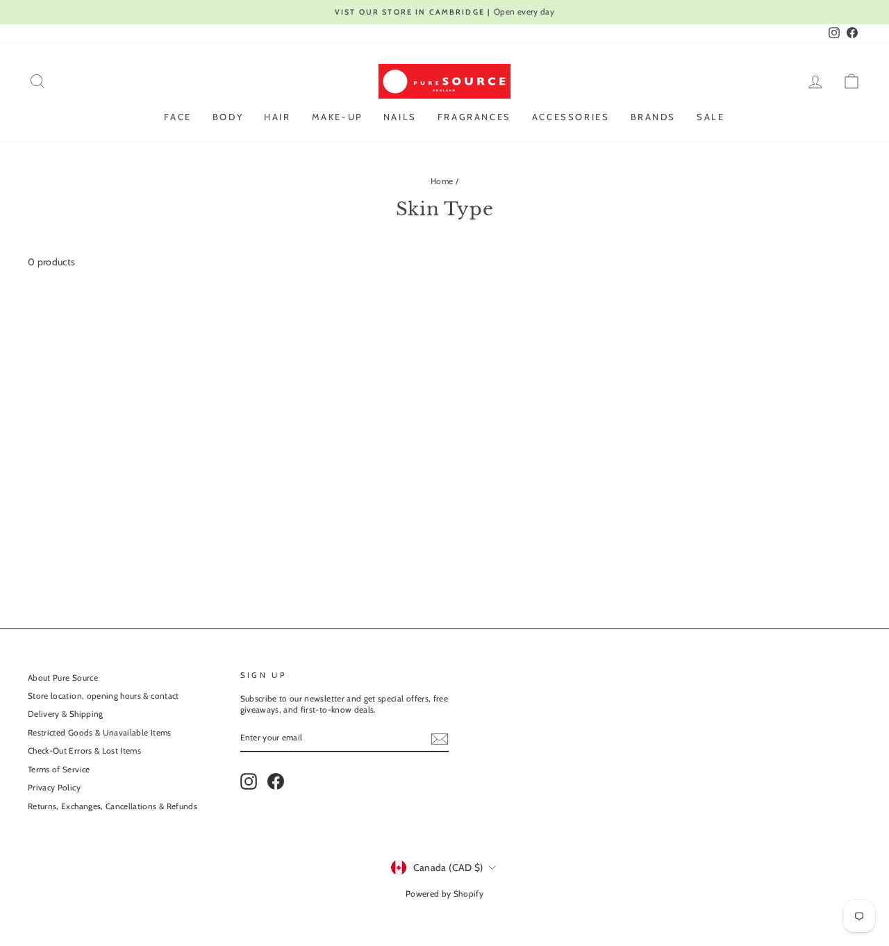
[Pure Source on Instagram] (248, 781)
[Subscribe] (440, 739)
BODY (228, 116)
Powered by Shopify (444, 893)
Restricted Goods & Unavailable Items (100, 733)
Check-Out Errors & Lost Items (84, 751)
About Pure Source (63, 678)
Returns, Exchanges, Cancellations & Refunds (112, 806)
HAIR (277, 116)
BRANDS (653, 116)
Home (442, 181)
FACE (177, 116)
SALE (710, 116)
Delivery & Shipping (65, 714)
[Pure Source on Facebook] (275, 781)
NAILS (400, 116)
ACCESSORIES (571, 116)
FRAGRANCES (474, 116)
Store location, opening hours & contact (103, 696)
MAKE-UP (337, 116)
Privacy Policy (54, 788)
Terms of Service (59, 769)
